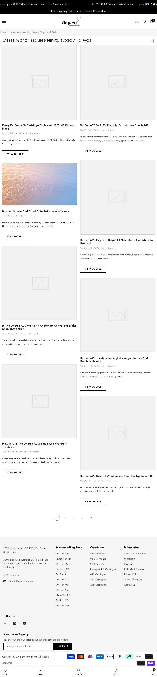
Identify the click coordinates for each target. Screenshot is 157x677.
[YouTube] (24, 623)
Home (3, 32)
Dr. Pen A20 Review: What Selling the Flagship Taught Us (116, 476)
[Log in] (137, 21)
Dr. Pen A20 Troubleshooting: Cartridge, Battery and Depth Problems (114, 359)
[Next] (100, 517)
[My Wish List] (144, 21)
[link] (41, 672)
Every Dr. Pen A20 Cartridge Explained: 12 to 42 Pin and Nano (38, 127)
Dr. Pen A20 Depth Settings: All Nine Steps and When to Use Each (116, 242)
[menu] (4, 21)
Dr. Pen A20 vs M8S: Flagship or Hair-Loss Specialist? (114, 125)
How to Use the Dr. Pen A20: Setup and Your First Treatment (34, 445)
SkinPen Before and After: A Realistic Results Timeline (36, 211)
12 (90, 517)
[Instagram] (14, 623)
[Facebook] (5, 623)
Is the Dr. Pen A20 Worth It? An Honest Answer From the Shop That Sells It (39, 327)
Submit (63, 646)
